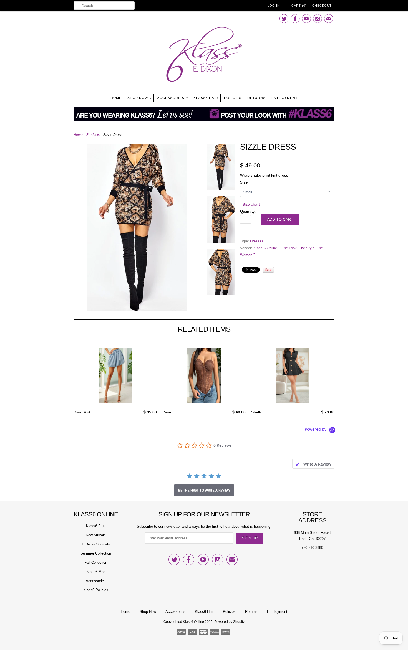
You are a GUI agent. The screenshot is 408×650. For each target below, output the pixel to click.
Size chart (251, 204)
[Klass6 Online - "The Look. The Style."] (204, 55)
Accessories (172, 98)
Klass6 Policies (95, 590)
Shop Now (139, 98)
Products (93, 135)
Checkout (322, 5)
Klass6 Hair (205, 98)
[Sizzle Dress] (137, 309)
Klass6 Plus (95, 526)
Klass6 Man (95, 572)
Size (244, 182)
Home (116, 98)
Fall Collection (95, 562)
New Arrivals (96, 535)
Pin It (268, 270)
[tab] (313, 464)
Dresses (256, 241)
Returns (256, 98)
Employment (284, 98)
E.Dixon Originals (96, 544)
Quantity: (248, 211)
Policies (232, 98)
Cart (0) (299, 5)
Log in (274, 5)
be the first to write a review (204, 490)
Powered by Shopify (229, 622)
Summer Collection (95, 553)
